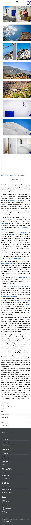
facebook (7, 501)
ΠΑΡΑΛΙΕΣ (5, 439)
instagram (8, 508)
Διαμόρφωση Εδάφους (7, 406)
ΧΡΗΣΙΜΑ (5, 464)
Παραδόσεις (4, 425)
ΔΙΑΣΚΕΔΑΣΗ (6, 476)
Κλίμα (3, 411)
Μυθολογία (4, 417)
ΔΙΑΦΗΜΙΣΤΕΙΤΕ (7, 493)
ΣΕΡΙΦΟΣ (13, 175)
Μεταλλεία (4, 422)
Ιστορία (3, 420)
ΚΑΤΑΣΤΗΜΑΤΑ (6, 479)
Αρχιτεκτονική (5, 414)
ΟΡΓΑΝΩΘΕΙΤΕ (7, 449)
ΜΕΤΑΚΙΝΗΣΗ (6, 462)
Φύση (2, 408)
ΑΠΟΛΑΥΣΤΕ (7, 469)
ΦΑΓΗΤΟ (4, 473)
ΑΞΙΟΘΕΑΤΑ (5, 442)
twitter (7, 512)
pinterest (7, 505)
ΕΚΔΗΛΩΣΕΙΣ (6, 459)
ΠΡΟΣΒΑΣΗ (5, 453)
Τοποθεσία (4, 403)
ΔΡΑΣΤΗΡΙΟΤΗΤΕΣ (8, 445)
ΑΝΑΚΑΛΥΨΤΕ (4, 175)
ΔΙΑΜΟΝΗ (5, 456)
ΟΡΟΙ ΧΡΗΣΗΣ (6, 490)
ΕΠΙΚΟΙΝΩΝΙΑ (6, 487)
